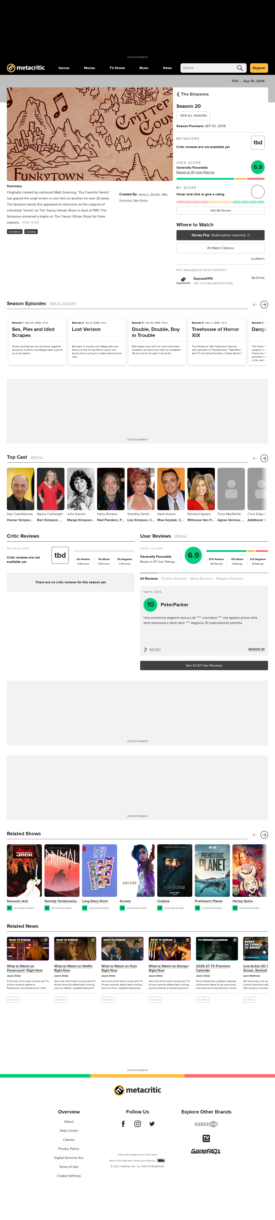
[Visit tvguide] (206, 1141)
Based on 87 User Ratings (195, 172)
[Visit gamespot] (206, 1127)
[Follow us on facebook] (123, 1126)
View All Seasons (193, 115)
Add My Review (220, 210)
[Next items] (264, 305)
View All (37, 457)
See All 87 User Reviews (204, 665)
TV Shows (117, 68)
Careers (69, 1140)
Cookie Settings (69, 1176)
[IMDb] (161, 1160)
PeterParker (168, 605)
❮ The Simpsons (192, 94)
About (68, 1122)
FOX (235, 81)
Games (64, 68)
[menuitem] (64, 68)
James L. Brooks (149, 194)
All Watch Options (220, 248)
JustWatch (258, 259)
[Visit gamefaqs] (206, 1153)
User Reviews (155, 536)
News (167, 68)
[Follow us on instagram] (137, 1126)
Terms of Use (68, 1167)
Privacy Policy (68, 1149)
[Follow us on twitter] (152, 1126)
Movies (89, 68)
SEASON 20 (256, 649)
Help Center (69, 1131)
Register (259, 68)
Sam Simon (140, 200)
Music (144, 68)
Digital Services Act (68, 1158)
